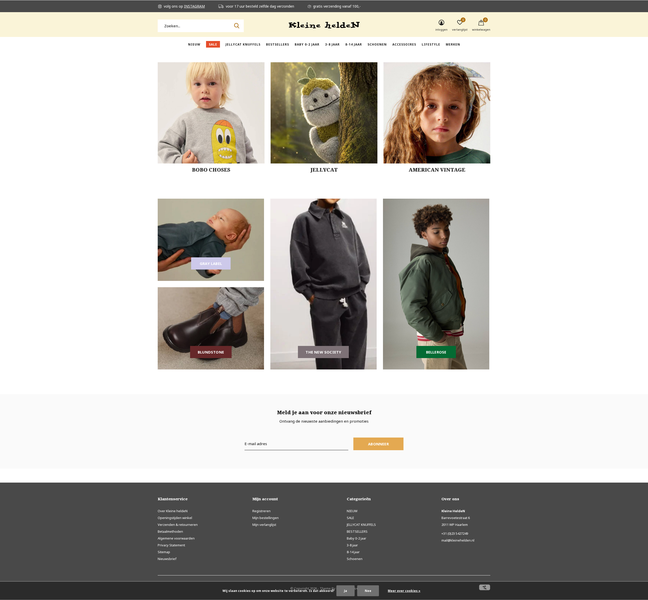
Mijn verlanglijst (264, 524)
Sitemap (164, 552)
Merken (453, 44)
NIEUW (194, 44)
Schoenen (377, 44)
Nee (368, 591)
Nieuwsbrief (167, 558)
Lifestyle (431, 44)
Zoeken (237, 25)
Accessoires (404, 44)
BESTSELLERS (277, 44)
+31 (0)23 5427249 (454, 533)
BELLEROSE (436, 352)
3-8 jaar (332, 44)
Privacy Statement (171, 545)
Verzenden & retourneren (178, 524)
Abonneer (378, 443)
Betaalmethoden (170, 531)
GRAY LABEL (211, 263)
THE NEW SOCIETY (323, 352)
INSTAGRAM (194, 6)
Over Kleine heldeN (173, 511)
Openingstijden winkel (175, 517)
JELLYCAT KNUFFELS (243, 44)
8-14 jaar (353, 44)
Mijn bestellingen (265, 517)
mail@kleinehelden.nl (457, 540)
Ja (345, 591)
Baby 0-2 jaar (307, 44)
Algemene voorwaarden (176, 538)
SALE (213, 44)
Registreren (261, 511)
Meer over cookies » (404, 591)
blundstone (211, 352)
